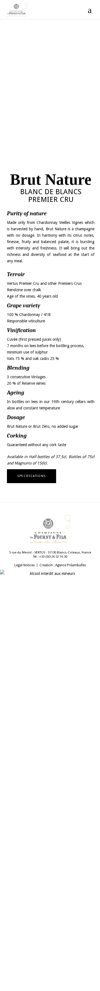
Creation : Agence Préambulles (62, 565)
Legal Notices (24, 565)
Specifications (31, 476)
